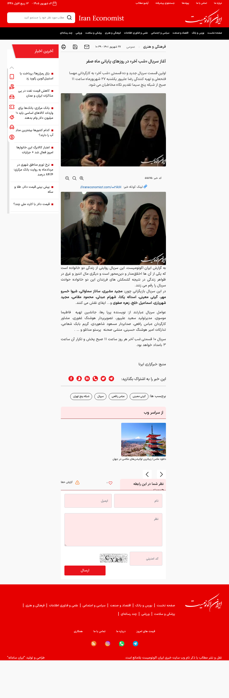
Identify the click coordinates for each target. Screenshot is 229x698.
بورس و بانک (198, 33)
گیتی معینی (139, 396)
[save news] (74, 47)
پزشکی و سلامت (93, 33)
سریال (100, 396)
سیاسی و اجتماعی (160, 33)
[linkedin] (86, 379)
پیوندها (185, 3)
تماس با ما (201, 3)
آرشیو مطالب (142, 3)
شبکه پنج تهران (81, 396)
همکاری (78, 631)
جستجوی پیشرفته (165, 3)
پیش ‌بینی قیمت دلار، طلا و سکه (33, 189)
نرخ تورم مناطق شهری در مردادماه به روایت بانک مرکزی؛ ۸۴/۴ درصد (33, 169)
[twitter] (102, 379)
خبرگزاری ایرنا (147, 364)
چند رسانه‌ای (66, 33)
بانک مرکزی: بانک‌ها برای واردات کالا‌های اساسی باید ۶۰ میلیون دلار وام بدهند (34, 113)
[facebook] (70, 379)
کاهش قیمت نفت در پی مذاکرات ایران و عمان (35, 93)
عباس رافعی (118, 396)
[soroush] (78, 379)
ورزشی (79, 33)
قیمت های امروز (145, 631)
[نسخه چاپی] (63, 47)
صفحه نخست (214, 33)
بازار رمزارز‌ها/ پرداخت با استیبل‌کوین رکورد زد (36, 76)
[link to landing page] (203, 18)
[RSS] (93, 643)
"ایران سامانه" (16, 657)
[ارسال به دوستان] (86, 47)
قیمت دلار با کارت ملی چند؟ (31, 204)
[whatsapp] (94, 379)
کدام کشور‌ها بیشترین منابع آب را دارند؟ (33, 133)
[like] (110, 483)
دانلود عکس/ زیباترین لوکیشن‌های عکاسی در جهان (139, 459)
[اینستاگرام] (107, 643)
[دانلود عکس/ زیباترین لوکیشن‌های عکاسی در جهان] (143, 439)
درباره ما (218, 3)
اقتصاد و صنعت (180, 33)
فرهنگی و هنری (113, 33)
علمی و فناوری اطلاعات (136, 33)
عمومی (130, 47)
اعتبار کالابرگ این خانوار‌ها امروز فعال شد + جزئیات (35, 150)
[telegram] (113, 379)
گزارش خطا (67, 482)
